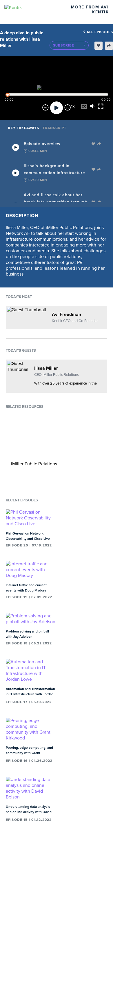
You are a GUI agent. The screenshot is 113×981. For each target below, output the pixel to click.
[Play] (56, 107)
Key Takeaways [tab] (23, 128)
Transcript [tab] (54, 128)
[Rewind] (45, 108)
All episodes (100, 32)
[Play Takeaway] (15, 147)
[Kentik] (28, 7)
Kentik (100, 12)
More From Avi (90, 7)
